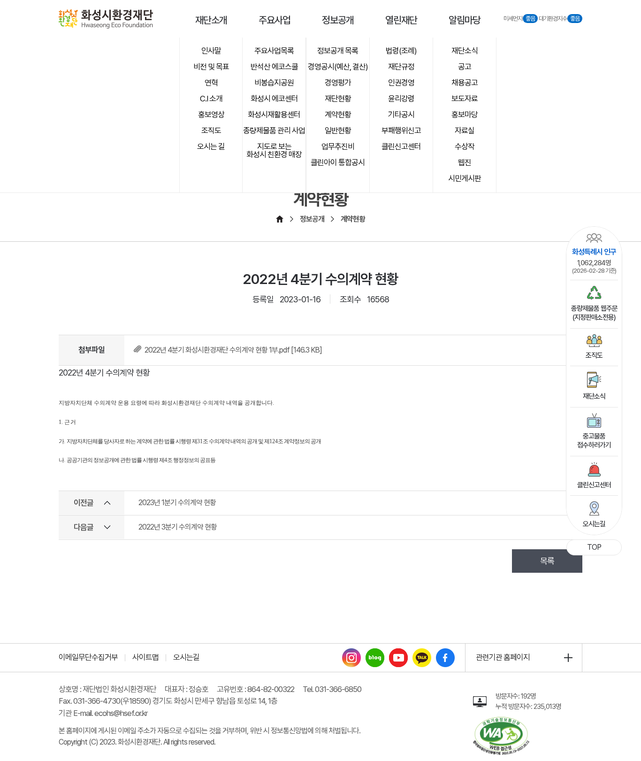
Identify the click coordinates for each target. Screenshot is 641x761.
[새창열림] (351, 654)
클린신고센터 (594, 485)
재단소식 (594, 396)
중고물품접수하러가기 (594, 441)
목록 (547, 561)
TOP (594, 547)
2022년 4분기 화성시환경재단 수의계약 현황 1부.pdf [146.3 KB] (233, 350)
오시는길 (594, 524)
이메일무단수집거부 (88, 657)
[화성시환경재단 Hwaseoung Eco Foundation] (106, 19)
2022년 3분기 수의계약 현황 (177, 527)
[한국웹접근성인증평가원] (501, 722)
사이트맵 (145, 657)
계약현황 (353, 219)
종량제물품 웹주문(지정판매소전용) (594, 313)
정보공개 (312, 219)
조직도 (594, 355)
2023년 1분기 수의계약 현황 (177, 502)
